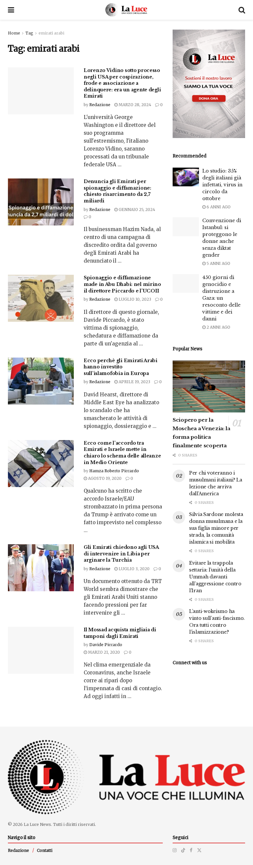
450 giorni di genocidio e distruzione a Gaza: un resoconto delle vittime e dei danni (221, 298)
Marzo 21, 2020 (103, 652)
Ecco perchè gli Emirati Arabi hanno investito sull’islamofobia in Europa (120, 367)
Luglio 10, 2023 (134, 299)
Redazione (99, 104)
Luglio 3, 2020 (134, 568)
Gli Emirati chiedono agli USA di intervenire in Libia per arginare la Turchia (121, 553)
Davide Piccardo (105, 644)
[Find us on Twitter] (199, 850)
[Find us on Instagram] (175, 850)
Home (14, 33)
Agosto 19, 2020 (104, 478)
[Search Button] (242, 10)
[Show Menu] (11, 10)
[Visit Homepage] (126, 9)
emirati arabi (51, 33)
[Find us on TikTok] (183, 850)
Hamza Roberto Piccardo (114, 470)
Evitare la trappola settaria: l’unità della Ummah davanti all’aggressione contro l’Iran (215, 577)
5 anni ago (218, 263)
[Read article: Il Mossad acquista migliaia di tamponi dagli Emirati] (41, 650)
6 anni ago (218, 206)
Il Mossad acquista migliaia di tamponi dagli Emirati (120, 633)
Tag (29, 33)
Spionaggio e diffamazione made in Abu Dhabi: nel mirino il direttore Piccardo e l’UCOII (122, 284)
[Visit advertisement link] (209, 84)
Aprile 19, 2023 (134, 381)
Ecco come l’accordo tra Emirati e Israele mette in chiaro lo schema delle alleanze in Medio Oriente (122, 452)
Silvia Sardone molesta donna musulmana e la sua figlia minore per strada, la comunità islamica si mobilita (216, 528)
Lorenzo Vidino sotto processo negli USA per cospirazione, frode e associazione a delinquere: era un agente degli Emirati (122, 83)
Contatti (44, 850)
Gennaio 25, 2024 (136, 209)
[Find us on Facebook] (191, 850)
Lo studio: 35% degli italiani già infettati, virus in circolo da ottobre (222, 184)
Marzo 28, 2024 (134, 104)
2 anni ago (218, 327)
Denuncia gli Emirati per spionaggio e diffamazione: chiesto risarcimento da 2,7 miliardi (117, 191)
